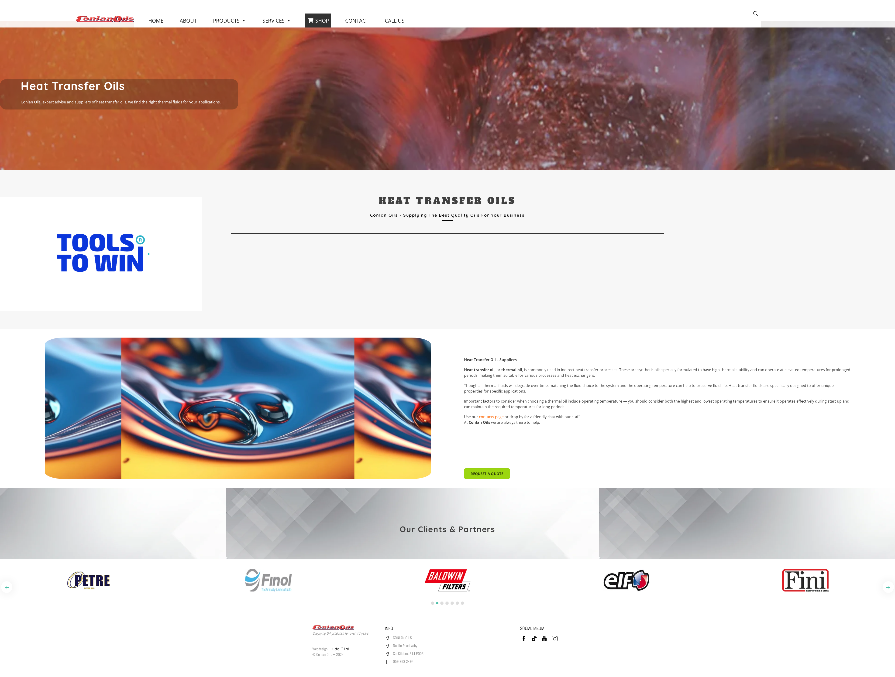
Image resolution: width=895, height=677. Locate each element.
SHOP (322, 20)
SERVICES (273, 20)
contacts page (491, 416)
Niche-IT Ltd (340, 648)
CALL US (394, 20)
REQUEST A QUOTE (487, 473)
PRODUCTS (226, 20)
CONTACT (356, 20)
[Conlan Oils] (105, 18)
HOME (155, 20)
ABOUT (188, 20)
